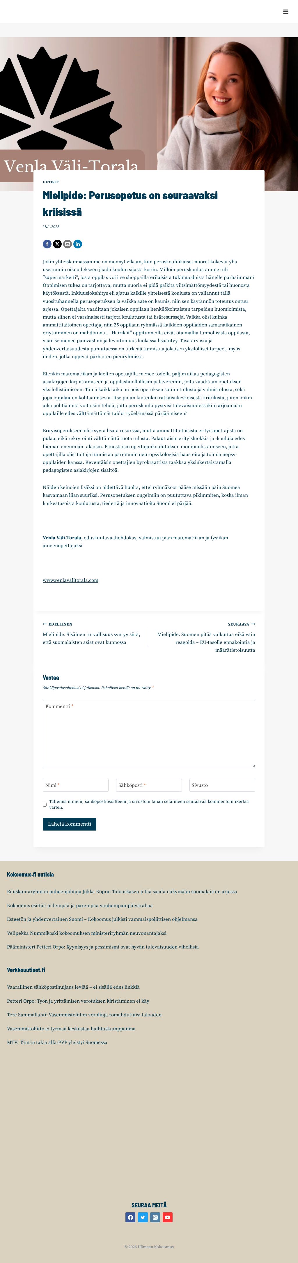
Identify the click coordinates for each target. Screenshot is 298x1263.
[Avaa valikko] (285, 11)
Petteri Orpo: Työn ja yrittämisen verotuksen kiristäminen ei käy (78, 1001)
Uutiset (51, 182)
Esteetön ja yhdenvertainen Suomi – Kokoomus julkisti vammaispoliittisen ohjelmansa (102, 919)
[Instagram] (155, 1217)
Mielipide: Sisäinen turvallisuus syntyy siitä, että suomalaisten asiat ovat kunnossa (91, 634)
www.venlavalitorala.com (70, 580)
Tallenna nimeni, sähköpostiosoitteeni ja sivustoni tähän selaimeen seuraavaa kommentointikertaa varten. (149, 804)
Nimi (52, 785)
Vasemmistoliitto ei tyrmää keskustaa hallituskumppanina (71, 1029)
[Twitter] (143, 1217)
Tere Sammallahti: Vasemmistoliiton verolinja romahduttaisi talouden (84, 1015)
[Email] (67, 244)
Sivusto (200, 785)
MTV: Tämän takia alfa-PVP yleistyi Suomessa (57, 1042)
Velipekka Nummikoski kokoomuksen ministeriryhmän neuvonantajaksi (86, 933)
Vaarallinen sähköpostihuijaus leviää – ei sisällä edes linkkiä (73, 987)
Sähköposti (132, 785)
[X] (57, 244)
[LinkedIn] (77, 244)
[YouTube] (168, 1217)
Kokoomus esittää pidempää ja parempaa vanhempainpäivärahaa (80, 905)
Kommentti (59, 706)
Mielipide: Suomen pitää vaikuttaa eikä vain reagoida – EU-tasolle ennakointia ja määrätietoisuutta (206, 637)
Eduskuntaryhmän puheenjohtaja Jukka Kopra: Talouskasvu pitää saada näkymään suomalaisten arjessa (122, 891)
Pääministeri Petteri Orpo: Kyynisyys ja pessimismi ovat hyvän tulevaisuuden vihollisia (103, 947)
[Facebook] (47, 244)
